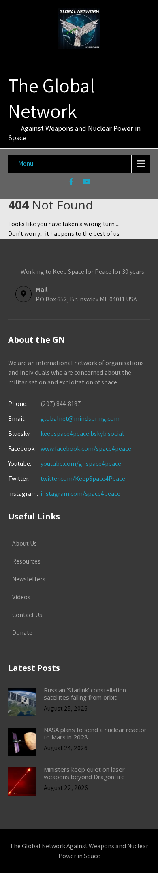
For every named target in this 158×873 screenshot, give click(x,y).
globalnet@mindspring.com (64, 418)
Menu (25, 163)
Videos (21, 597)
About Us (24, 543)
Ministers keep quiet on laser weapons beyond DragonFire (84, 773)
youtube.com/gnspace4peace (81, 463)
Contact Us (27, 614)
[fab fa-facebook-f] (71, 183)
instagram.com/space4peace (80, 493)
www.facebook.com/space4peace (86, 448)
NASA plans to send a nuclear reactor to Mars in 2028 (95, 733)
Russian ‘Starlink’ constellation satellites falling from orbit (85, 693)
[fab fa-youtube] (87, 183)
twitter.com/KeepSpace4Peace (83, 478)
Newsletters (28, 579)
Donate (22, 632)
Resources (26, 561)
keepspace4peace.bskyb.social (82, 433)
